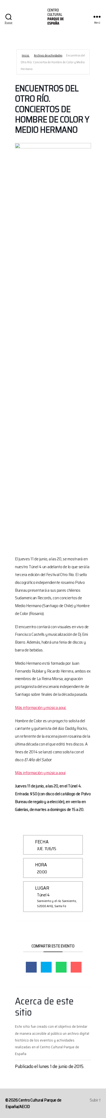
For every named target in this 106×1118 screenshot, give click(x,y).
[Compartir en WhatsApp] (61, 967)
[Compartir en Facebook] (31, 967)
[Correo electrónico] (76, 967)
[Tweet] (46, 967)
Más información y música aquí (40, 772)
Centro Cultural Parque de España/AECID (33, 1103)
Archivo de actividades (48, 55)
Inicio (26, 55)
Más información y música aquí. (40, 707)
